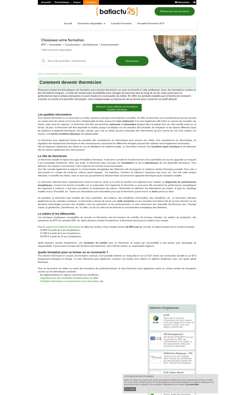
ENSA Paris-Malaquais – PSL (178, 353)
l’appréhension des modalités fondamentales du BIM (69, 278)
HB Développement (173, 334)
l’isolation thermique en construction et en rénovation (69, 281)
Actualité (46, 2)
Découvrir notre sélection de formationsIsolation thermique (117, 108)
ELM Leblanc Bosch (174, 372)
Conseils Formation (121, 23)
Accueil (68, 23)
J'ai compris (130, 389)
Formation (91, 2)
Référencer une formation (174, 11)
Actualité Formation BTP (150, 23)
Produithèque (62, 2)
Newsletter (183, 2)
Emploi (77, 2)
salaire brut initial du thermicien (63, 227)
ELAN (166, 315)
